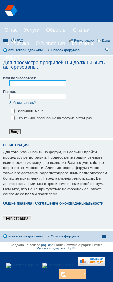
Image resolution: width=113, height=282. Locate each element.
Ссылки (6, 40)
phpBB (46, 245)
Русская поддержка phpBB (57, 248)
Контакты (82, 43)
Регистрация (17, 218)
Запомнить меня (29, 111)
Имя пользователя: (19, 78)
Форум (12, 57)
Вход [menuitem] (106, 40)
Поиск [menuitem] (108, 50)
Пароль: (10, 91)
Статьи (81, 30)
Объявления (50, 43)
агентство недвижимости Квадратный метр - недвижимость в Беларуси (27, 236)
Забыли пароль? (22, 102)
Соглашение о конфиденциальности (69, 203)
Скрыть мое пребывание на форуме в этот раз (54, 118)
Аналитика (16, 43)
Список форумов (65, 236)
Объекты (56, 30)
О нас (11, 30)
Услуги (32, 30)
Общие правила (17, 203)
